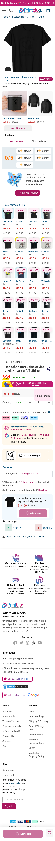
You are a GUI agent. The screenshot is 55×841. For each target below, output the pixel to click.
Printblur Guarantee (20, 429)
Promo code (8, 775)
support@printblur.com (21, 658)
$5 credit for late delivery (39, 384)
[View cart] (48, 10)
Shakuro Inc (9, 344)
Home (5, 17)
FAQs (31, 711)
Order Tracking (36, 716)
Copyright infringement (34, 536)
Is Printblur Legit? (11, 731)
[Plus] (49, 402)
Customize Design (31, 455)
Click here (42, 490)
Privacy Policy (9, 716)
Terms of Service (11, 721)
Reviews (10, 135)
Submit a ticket (28, 482)
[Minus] (30, 402)
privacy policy (15, 783)
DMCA (32, 748)
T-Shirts (40, 17)
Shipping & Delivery (38, 721)
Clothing (31, 17)
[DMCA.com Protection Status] (27, 686)
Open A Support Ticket (18, 678)
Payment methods (11, 726)
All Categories (17, 17)
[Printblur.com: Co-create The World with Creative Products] (29, 11)
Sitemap (6, 741)
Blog (4, 746)
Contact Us (8, 736)
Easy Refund (28, 435)
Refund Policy (36, 734)
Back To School (9, 3)
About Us (7, 711)
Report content (13, 536)
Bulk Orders (8, 770)
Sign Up (9, 806)
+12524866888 (26, 663)
